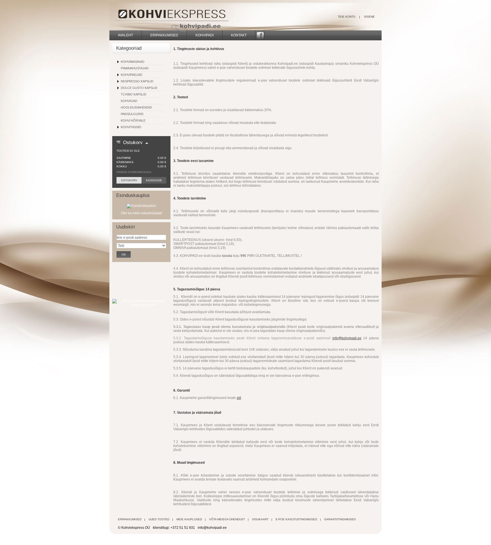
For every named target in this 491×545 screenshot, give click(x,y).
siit (239, 398)
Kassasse (154, 180)
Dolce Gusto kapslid (139, 88)
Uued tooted (159, 519)
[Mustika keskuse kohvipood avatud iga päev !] (141, 301)
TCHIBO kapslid (133, 94)
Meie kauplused (189, 519)
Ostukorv (133, 142)
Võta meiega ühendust (227, 519)
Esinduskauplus (133, 195)
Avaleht (125, 35)
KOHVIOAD (129, 101)
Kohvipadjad (131, 74)
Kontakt (239, 35)
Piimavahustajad (135, 68)
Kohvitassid (131, 127)
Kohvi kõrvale (133, 120)
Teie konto (346, 16)
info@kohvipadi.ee (346, 338)
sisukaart (260, 519)
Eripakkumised (164, 35)
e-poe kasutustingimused (296, 519)
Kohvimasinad (132, 61)
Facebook (259, 35)
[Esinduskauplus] (141, 206)
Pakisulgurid (132, 114)
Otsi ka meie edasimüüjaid (141, 213)
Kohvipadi (204, 35)
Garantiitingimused (340, 519)
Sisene (369, 16)
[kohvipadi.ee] (149, 17)
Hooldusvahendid (136, 107)
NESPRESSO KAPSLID (137, 81)
